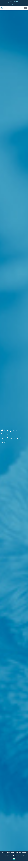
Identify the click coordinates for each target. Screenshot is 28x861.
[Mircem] (2, 8)
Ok (14, 858)
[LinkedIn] (15, 4)
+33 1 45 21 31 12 (15, 2)
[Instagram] (14, 4)
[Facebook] (12, 4)
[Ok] (26, 856)
